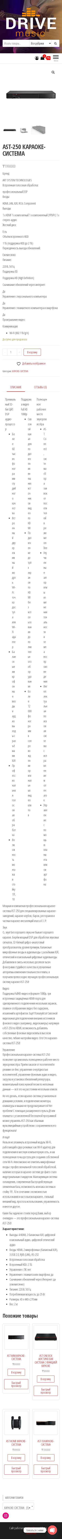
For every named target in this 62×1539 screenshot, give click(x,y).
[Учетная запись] (37, 58)
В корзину (32, 352)
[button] (53, 72)
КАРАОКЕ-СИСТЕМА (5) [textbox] (17, 1508)
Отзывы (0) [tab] (40, 387)
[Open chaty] (52, 1530)
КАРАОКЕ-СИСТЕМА (20, 371)
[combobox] (18, 1506)
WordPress (33, 1528)
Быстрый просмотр (16, 1384)
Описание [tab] (16, 387)
